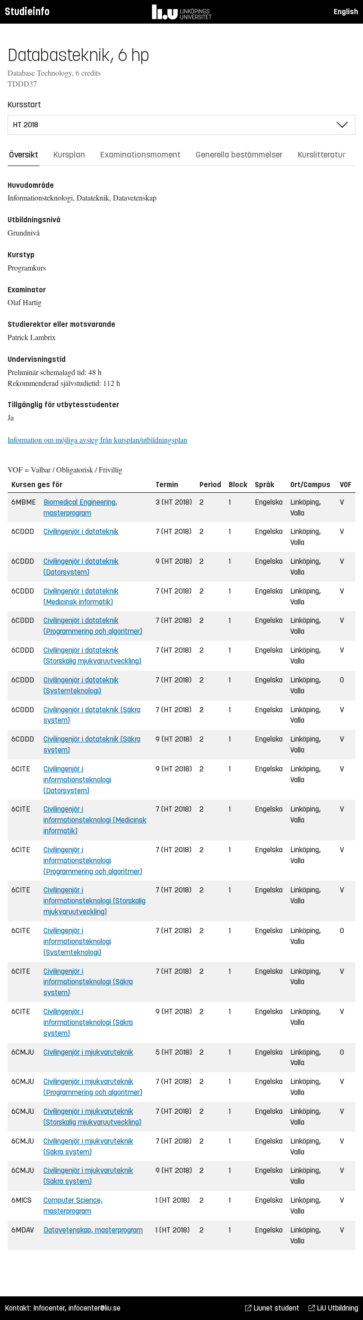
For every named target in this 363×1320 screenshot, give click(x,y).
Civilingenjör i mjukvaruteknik (88, 1052)
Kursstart (24, 104)
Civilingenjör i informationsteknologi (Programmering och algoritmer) (92, 860)
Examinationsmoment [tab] (140, 154)
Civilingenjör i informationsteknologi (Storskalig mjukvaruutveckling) (94, 900)
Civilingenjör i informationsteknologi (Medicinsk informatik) (95, 819)
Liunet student (275, 1307)
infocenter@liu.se (95, 1307)
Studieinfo (27, 11)
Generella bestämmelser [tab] (239, 154)
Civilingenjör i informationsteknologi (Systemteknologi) (77, 941)
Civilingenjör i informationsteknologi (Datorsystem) (77, 779)
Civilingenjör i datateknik (81, 531)
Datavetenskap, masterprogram (93, 1229)
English (346, 11)
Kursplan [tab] (69, 154)
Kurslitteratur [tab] (322, 154)
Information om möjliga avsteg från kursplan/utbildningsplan (97, 440)
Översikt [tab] (23, 154)
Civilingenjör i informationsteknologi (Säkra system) (88, 982)
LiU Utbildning (336, 1307)
